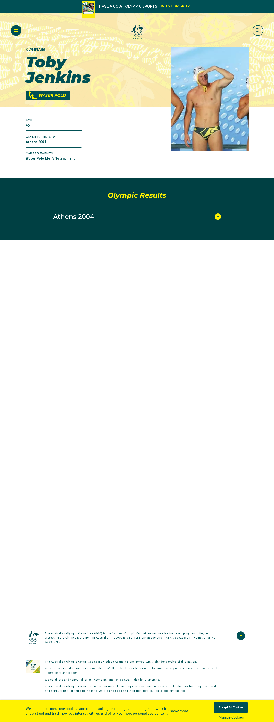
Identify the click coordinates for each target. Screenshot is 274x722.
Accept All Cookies (231, 707)
